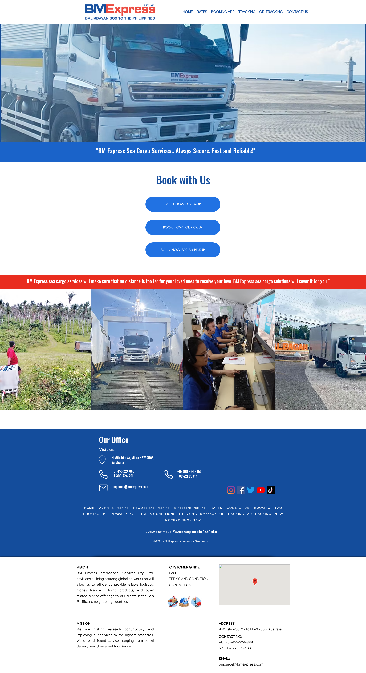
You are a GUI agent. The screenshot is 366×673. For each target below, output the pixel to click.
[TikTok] (271, 490)
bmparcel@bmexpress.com (130, 486)
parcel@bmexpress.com (243, 664)
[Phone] (103, 474)
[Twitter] (251, 490)
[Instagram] (231, 490)
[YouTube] (261, 490)
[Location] (102, 459)
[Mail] (103, 488)
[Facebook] (241, 490)
